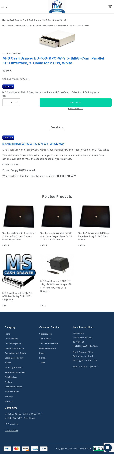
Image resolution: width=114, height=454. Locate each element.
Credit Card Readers (14, 358)
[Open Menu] (2, 6)
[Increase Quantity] (17, 102)
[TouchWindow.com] (56, 6)
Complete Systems (13, 343)
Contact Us (12, 424)
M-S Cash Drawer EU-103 (54, 20)
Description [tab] (57, 127)
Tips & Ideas (45, 338)
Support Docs (45, 334)
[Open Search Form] (7, 6)
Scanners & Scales (13, 386)
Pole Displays (11, 377)
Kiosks (8, 362)
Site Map (9, 396)
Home (5, 20)
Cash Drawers (16, 20)
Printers (8, 382)
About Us (9, 401)
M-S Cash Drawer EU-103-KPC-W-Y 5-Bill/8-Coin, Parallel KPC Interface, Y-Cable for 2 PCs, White (45, 26)
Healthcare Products (14, 348)
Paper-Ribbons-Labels (15, 372)
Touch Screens (12, 391)
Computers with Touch (15, 353)
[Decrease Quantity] (5, 102)
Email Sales (12, 430)
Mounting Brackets (13, 367)
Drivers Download (47, 348)
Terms (42, 362)
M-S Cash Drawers (33, 20)
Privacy (42, 358)
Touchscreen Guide (48, 343)
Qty (4, 96)
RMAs (42, 353)
